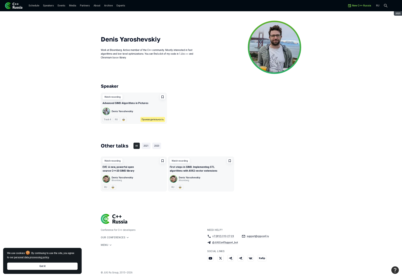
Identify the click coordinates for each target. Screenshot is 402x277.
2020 (156, 146)
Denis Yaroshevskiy (122, 111)
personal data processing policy (31, 257)
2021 (146, 146)
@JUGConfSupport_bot (225, 242)
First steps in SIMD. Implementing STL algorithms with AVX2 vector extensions (193, 169)
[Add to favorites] (162, 96)
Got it (42, 266)
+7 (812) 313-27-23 (223, 236)
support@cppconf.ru (258, 236)
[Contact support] (395, 270)
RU (377, 5)
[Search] (386, 6)
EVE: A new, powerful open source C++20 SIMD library (118, 169)
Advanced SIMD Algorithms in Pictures (125, 103)
